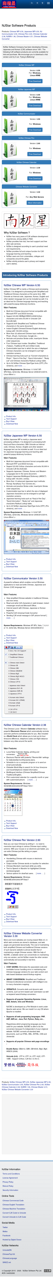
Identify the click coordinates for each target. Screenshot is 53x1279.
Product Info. (11, 416)
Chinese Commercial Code (13, 1200)
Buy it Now (10, 421)
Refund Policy (8, 1186)
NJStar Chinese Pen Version (22, 840)
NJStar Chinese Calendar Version (25, 725)
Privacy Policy (8, 1182)
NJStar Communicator (12, 1084)
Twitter (5, 1227)
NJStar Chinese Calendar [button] (26, 162)
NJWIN (11, 36)
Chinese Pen (25, 34)
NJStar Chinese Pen (34, 1084)
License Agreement (10, 1178)
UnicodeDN (7, 1250)
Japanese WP (31, 31)
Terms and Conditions (11, 1173)
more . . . (21, 365)
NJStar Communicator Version (23, 578)
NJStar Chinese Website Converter (17, 1089)
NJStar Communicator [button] (26, 113)
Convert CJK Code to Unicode (14, 1213)
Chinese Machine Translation (14, 1208)
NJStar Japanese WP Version (23, 435)
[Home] (9, 4)
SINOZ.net (7, 1262)
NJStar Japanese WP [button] (26, 89)
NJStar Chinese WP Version (22, 285)
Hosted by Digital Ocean (12, 1239)
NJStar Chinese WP (19, 1082)
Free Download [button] (35, 81)
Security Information (10, 1190)
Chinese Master (25, 36)
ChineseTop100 (9, 1254)
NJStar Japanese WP (40, 1082)
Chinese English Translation (13, 1204)
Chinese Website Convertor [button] (26, 186)
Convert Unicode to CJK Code (14, 1217)
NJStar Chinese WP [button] (26, 65)
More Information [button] (35, 202)
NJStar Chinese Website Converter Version (23, 934)
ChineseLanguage (10, 1258)
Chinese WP (16, 31)
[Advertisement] (26, 15)
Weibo (5, 1231)
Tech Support (11, 418)
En (32, 3)
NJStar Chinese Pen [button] (26, 138)
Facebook (6, 1235)
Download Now (12, 423)
